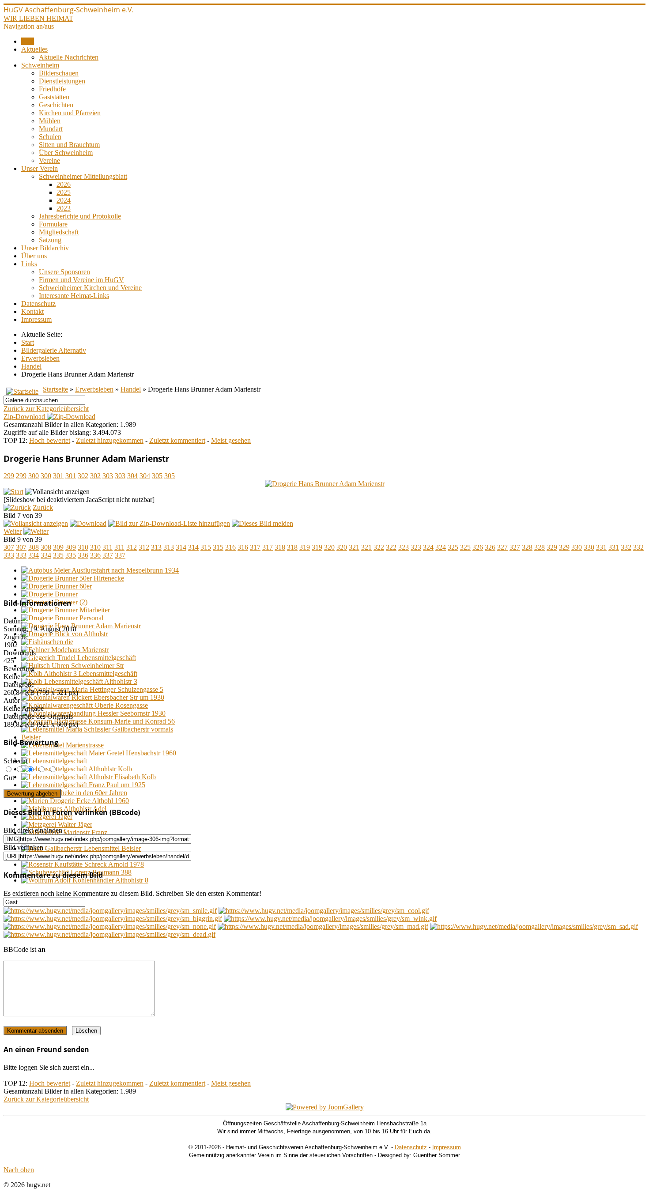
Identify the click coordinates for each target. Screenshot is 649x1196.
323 (403, 547)
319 (304, 547)
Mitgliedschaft (59, 232)
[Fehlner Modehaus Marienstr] (65, 649)
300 (33, 475)
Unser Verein (39, 168)
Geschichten (56, 105)
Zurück (43, 507)
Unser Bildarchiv (45, 248)
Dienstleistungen (62, 81)
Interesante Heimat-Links (74, 295)
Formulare (53, 224)
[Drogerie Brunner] (49, 594)
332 (626, 547)
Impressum (36, 319)
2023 (64, 208)
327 (502, 547)
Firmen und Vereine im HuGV (81, 279)
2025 (64, 192)
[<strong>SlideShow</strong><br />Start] (13, 491)
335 (58, 555)
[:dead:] (109, 934)
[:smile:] (110, 910)
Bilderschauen (59, 73)
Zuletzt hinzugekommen (109, 440)
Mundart (51, 128)
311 (107, 547)
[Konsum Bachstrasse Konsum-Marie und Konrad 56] (98, 721)
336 (83, 555)
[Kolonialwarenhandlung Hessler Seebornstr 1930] (93, 713)
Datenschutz (38, 303)
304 (132, 475)
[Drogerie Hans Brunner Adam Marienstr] (325, 483)
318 (280, 547)
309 (58, 547)
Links (29, 264)
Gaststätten (54, 97)
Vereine (49, 160)
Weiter (13, 531)
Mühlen (49, 121)
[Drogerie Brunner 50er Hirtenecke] (72, 578)
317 (255, 547)
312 (131, 547)
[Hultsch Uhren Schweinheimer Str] (72, 665)
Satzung (50, 240)
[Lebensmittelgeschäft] (54, 761)
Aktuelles (34, 49)
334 (33, 555)
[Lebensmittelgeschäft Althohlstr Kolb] (76, 769)
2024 (64, 200)
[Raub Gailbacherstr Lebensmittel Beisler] (81, 848)
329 (552, 547)
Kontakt (32, 311)
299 (9, 475)
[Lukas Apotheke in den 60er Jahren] (74, 792)
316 (230, 547)
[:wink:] (330, 918)
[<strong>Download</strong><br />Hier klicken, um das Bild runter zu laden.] (88, 523)
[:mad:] (323, 926)
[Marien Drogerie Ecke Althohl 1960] (75, 800)
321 (354, 547)
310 (83, 547)
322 (379, 547)
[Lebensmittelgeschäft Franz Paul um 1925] (83, 785)
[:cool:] (324, 910)
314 (181, 547)
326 (477, 547)
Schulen (50, 136)
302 (83, 475)
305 (157, 475)
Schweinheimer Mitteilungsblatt (83, 176)
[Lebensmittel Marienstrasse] (62, 745)
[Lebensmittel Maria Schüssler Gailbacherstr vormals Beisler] (100, 737)
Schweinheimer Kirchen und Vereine (90, 287)
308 (33, 547)
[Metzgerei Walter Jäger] (56, 824)
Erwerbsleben (94, 389)
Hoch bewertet (49, 440)
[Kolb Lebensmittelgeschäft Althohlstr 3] (79, 681)
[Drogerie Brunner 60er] (56, 586)
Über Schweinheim (66, 152)
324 (428, 547)
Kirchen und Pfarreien (70, 113)
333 (9, 555)
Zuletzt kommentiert (177, 440)
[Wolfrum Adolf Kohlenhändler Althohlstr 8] (84, 880)
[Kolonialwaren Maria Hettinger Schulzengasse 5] (92, 689)
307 (9, 547)
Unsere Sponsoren (64, 271)
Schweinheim (40, 65)
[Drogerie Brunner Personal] (62, 618)
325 (453, 547)
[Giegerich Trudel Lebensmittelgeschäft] (78, 657)
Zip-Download (25, 416)
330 (576, 547)
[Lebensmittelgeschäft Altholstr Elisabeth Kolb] (88, 777)
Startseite (55, 389)
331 (601, 547)
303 (107, 475)
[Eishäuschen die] (47, 641)
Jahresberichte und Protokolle (80, 216)
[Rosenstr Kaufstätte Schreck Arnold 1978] (82, 864)
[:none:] (110, 926)
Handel (131, 389)
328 (527, 547)
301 (58, 475)
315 (205, 547)
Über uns (34, 256)
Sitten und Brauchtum (69, 144)
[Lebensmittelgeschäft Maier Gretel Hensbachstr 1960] (98, 753)
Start (27, 41)
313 (156, 547)
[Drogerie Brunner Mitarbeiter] (65, 610)
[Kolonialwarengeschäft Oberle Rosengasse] (84, 705)
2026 (64, 184)
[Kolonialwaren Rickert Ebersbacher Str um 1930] (92, 697)
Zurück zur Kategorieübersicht (46, 408)
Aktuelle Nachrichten (68, 57)
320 (329, 547)
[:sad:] (534, 926)
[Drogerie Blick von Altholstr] (64, 634)
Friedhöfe (52, 89)
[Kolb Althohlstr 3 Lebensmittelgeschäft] (79, 673)
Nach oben (19, 1169)
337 (107, 555)
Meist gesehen (231, 440)
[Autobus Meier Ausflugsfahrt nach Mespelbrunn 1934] (100, 570)
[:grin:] (113, 918)
